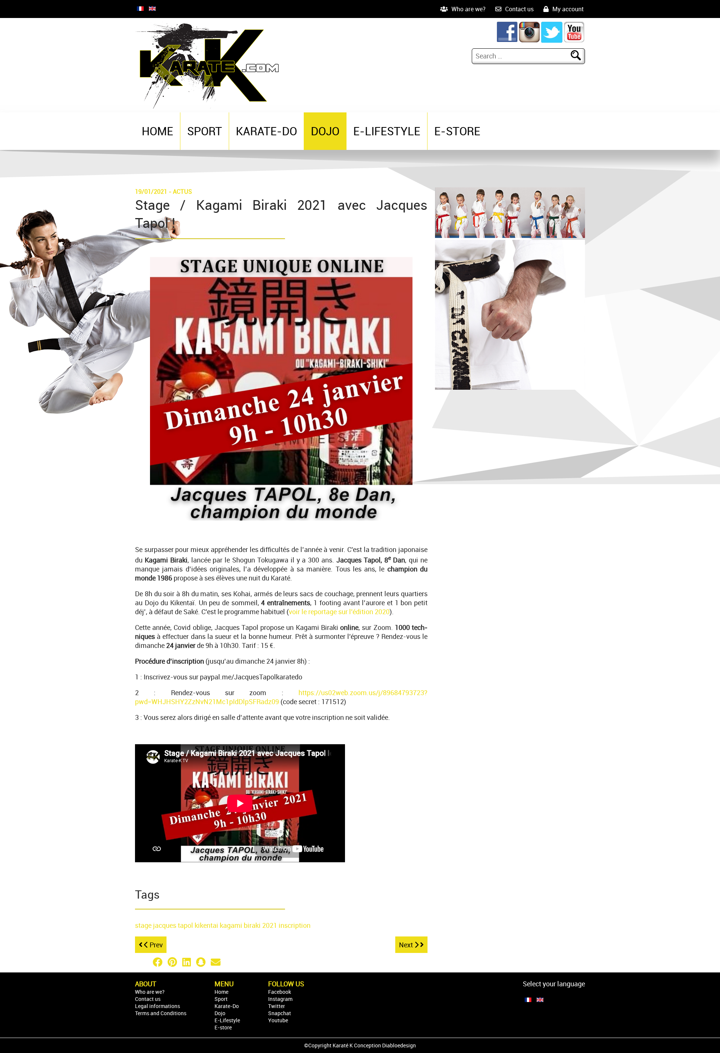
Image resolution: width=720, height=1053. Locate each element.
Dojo (325, 131)
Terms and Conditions (160, 1013)
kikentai (207, 925)
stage (144, 925)
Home (157, 131)
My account (568, 9)
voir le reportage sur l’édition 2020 (339, 611)
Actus (182, 191)
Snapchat (279, 1013)
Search (580, 55)
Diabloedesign (399, 1045)
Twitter (276, 1006)
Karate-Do (266, 131)
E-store (457, 131)
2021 (270, 925)
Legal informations (157, 1006)
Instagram (280, 998)
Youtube (278, 1020)
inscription (294, 925)
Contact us (519, 9)
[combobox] (522, 55)
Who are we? (469, 9)
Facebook (279, 991)
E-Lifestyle (386, 131)
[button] (142, 962)
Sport (204, 131)
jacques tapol (174, 925)
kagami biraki (241, 925)
